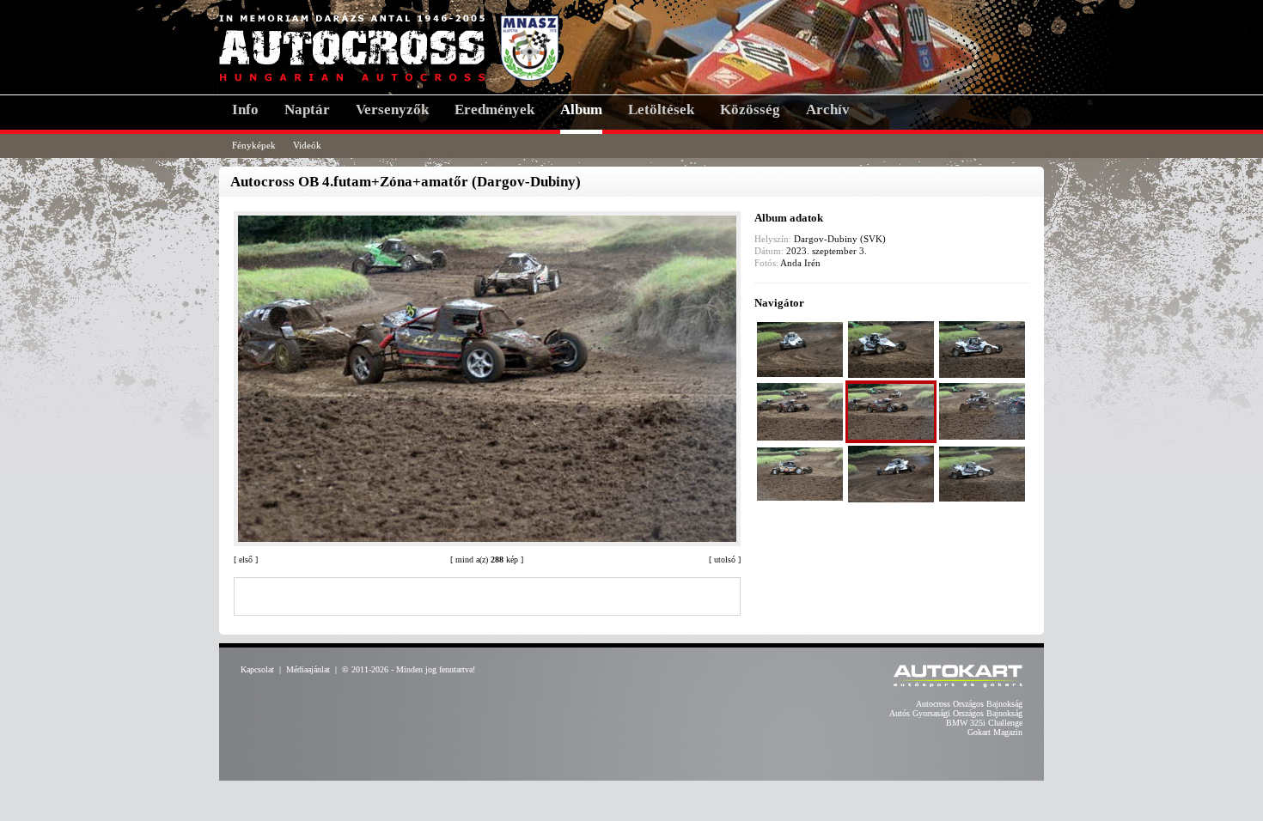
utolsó (724, 559)
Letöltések (661, 109)
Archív (828, 109)
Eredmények (494, 109)
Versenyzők (392, 109)
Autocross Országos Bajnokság (969, 703)
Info (245, 109)
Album (581, 109)
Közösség (750, 109)
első (246, 559)
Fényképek (254, 145)
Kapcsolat (257, 669)
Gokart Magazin (994, 732)
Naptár (307, 109)
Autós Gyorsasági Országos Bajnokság (955, 713)
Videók (307, 145)
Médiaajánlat (308, 669)
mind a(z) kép (486, 559)
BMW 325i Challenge (984, 722)
